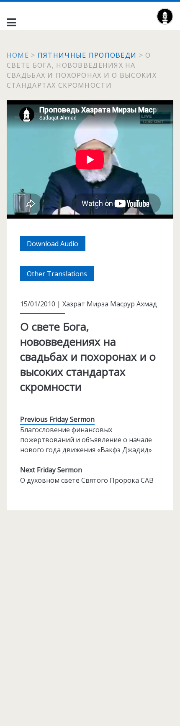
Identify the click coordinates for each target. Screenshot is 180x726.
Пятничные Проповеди (87, 55)
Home (18, 55)
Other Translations (60, 275)
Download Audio (56, 245)
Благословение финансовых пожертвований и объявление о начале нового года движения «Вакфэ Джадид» (86, 439)
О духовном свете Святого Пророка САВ (87, 480)
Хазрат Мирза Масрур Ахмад (109, 303)
